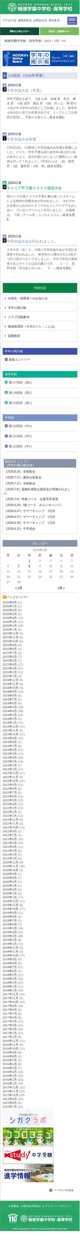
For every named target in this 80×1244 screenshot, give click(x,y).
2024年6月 (10, 703)
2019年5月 (10, 928)
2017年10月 (11, 1002)
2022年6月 (10, 796)
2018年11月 (11, 951)
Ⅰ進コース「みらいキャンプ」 (34, 505)
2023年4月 (10, 757)
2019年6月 (10, 924)
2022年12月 (11, 773)
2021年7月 (10, 835)
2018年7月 (10, 967)
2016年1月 (10, 1083)
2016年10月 (11, 1048)
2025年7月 (10, 652)
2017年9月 (10, 1006)
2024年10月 (11, 687)
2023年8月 (10, 742)
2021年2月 (10, 854)
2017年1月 (10, 1037)
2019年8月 (10, 916)
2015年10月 (11, 1095)
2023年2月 (10, 765)
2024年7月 (10, 699)
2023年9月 (10, 738)
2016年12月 (11, 1040)
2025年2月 (10, 672)
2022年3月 (10, 808)
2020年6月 (10, 881)
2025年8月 (10, 649)
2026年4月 (10, 618)
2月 (56, 40)
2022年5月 (10, 800)
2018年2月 (10, 986)
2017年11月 (11, 998)
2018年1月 (10, 990)
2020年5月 (10, 885)
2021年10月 (11, 827)
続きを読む (57, 117)
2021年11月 (11, 823)
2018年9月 (10, 959)
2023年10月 (11, 734)
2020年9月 (10, 874)
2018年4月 (10, 978)
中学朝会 (19, 528)
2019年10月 (11, 909)
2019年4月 (10, 932)
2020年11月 (11, 866)
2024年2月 (10, 718)
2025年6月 (10, 656)
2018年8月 (10, 963)
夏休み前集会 (22, 477)
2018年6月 (10, 971)
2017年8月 (10, 1009)
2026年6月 (10, 610)
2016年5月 (10, 1068)
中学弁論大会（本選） (25, 90)
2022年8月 (10, 788)
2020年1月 (10, 897)
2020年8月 (10, 877)
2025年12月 (11, 633)
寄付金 (53, 20)
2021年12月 (11, 819)
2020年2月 (10, 893)
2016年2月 (10, 1079)
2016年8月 (10, 1056)
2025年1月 (10, 676)
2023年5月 (10, 753)
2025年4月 (10, 664)
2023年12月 (11, 726)
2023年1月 (10, 769)
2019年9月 (10, 912)
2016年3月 (10, 1075)
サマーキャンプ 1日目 (29, 522)
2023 (47, 40)
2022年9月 (10, 784)
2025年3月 (10, 668)
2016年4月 (10, 1071)
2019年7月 (10, 920)
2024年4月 (10, 711)
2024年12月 (11, 680)
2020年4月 (10, 889)
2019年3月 (10, 936)
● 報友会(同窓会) (31, 1205)
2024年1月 (10, 722)
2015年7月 (10, 1106)
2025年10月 (11, 641)
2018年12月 (11, 947)
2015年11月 (11, 1091)
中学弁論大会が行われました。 (32, 241)
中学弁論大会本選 (21, 139)
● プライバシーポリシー (57, 1205)
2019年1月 (10, 943)
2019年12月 (11, 901)
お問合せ (38, 20)
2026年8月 (10, 602)
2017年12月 (11, 994)
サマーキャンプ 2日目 (29, 516)
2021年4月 (10, 846)
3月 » (61, 587)
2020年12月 (11, 862)
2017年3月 (10, 1029)
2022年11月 (11, 777)
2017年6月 (10, 1017)
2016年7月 (10, 1060)
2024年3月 (10, 715)
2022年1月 (10, 815)
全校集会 (19, 471)
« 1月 (18, 587)
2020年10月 (11, 870)
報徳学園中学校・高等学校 (22, 40)
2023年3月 (10, 761)
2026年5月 (10, 614)
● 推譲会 (14, 1205)
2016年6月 (10, 1064)
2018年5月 (10, 974)
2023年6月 (10, 749)
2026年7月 (10, 606)
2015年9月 (10, 1099)
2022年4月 (10, 804)
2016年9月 (10, 1052)
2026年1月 (10, 629)
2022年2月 (10, 812)
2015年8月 (10, 1103)
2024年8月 (10, 695)
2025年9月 (10, 645)
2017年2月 (10, 1033)
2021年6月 (10, 839)
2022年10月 (11, 781)
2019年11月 (11, 905)
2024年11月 (11, 684)
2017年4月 (10, 1025)
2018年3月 (10, 982)
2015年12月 (11, 1087)
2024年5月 (10, 707)
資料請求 (23, 20)
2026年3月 (10, 621)
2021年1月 (10, 858)
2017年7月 (10, 1013)
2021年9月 (10, 831)
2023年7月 (10, 746)
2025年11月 (11, 637)
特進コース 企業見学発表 (31, 499)
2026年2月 (10, 625)
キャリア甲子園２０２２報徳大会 (34, 188)
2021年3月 (10, 850)
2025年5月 (10, 660)
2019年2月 (10, 940)
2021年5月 (10, 843)
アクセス (8, 20)
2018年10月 (11, 955)
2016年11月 (11, 1044)
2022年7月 (10, 792)
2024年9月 (10, 691)
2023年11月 (11, 730)
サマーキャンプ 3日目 (29, 511)
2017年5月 (10, 1021)
